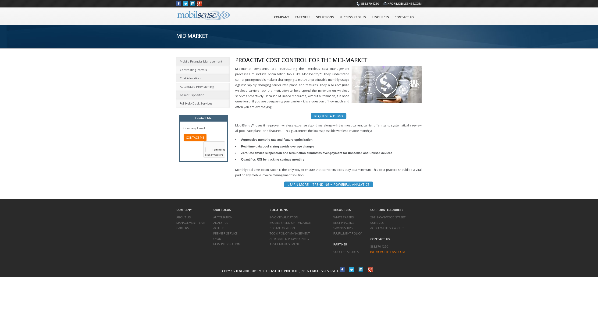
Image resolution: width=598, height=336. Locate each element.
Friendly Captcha (214, 154)
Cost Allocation (190, 78)
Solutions (325, 17)
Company (281, 17)
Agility (218, 228)
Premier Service (225, 233)
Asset (284, 244)
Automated (289, 239)
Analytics (220, 222)
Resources (380, 17)
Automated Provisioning (197, 86)
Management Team (190, 222)
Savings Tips (343, 228)
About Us (183, 217)
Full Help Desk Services (196, 103)
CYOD (217, 239)
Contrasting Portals (193, 70)
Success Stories (352, 17)
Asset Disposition (192, 95)
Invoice (284, 217)
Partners (302, 17)
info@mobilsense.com (404, 3)
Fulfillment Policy (347, 233)
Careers (182, 228)
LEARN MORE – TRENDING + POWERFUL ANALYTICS (329, 184)
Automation (222, 217)
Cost (282, 228)
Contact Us (404, 17)
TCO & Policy (290, 233)
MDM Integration (226, 244)
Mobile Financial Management (201, 61)
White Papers (343, 217)
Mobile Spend (290, 222)
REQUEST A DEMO (328, 116)
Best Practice (343, 222)
